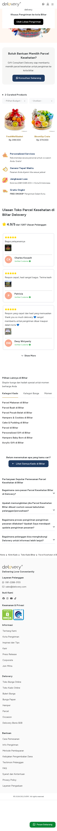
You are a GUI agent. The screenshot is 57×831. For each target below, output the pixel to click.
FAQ (4, 768)
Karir (4, 648)
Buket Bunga (8, 693)
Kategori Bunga (31, 393)
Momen (48, 393)
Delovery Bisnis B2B (12, 723)
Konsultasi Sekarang (29, 78)
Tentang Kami (9, 631)
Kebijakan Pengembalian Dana (17, 756)
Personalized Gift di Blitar (16, 432)
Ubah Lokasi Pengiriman (28, 21)
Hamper (6, 705)
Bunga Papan (9, 699)
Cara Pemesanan (10, 739)
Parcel (5, 711)
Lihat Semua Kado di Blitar (30, 463)
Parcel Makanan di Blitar (15, 402)
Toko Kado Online (11, 688)
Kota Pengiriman (10, 636)
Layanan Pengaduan (12, 785)
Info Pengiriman (10, 745)
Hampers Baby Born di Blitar (17, 437)
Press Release (9, 654)
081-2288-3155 (13, 582)
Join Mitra (7, 666)
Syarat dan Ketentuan (13, 774)
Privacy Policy (9, 780)
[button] (15, 101)
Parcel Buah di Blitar (13, 407)
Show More (30, 355)
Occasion (7, 717)
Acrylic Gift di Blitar (13, 442)
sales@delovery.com (16, 586)
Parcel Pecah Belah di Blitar (17, 412)
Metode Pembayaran (13, 750)
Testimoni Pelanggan (13, 762)
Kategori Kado (10, 393)
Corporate (7, 660)
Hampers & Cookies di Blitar (17, 417)
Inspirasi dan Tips (10, 642)
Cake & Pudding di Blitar (15, 422)
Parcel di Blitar (10, 427)
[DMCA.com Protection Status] (7, 614)
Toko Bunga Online (11, 682)
